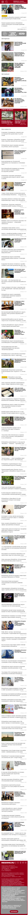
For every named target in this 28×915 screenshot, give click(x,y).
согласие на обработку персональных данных (10, 894)
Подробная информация (6, 886)
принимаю (14, 911)
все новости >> (22, 29)
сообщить (22, 34)
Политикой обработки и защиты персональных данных (11, 898)
